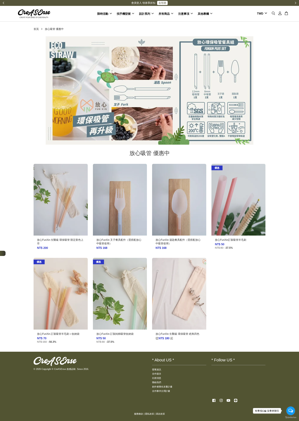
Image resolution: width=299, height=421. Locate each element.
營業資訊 (156, 369)
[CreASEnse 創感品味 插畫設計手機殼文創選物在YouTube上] (228, 402)
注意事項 (183, 13)
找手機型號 (124, 13)
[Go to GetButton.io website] (290, 417)
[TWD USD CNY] (261, 13)
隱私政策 (149, 414)
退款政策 (160, 414)
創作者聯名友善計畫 (162, 386)
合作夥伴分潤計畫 (161, 391)
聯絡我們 (156, 382)
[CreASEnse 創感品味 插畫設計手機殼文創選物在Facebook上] (213, 402)
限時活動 (102, 13)
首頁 (36, 28)
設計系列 (144, 13)
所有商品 (164, 13)
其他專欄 (203, 13)
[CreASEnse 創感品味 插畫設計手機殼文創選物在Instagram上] (221, 402)
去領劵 (162, 2)
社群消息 (156, 378)
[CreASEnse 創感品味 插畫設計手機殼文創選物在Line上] (235, 402)
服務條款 (138, 414)
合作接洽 (156, 373)
